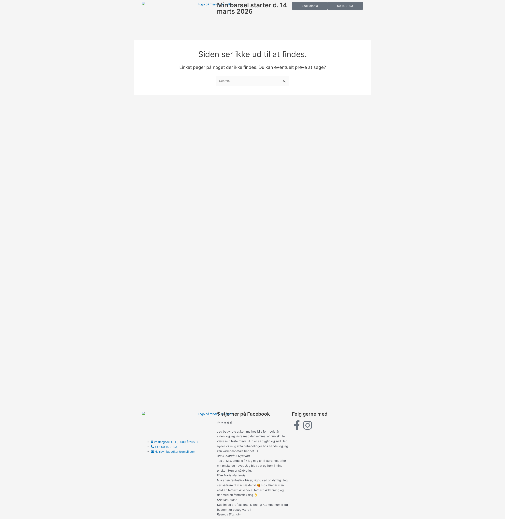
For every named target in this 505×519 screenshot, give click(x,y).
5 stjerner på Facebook (243, 414)
